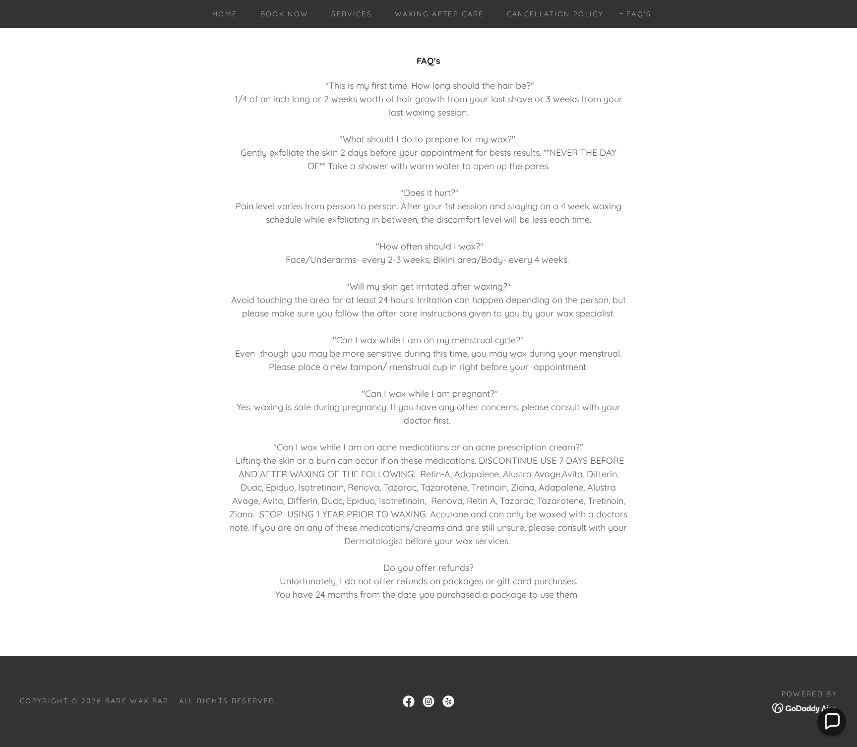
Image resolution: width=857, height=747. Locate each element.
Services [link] (351, 13)
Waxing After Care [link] (439, 13)
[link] (409, 701)
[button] (831, 721)
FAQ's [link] (639, 13)
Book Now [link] (284, 13)
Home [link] (224, 13)
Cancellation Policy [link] (555, 13)
